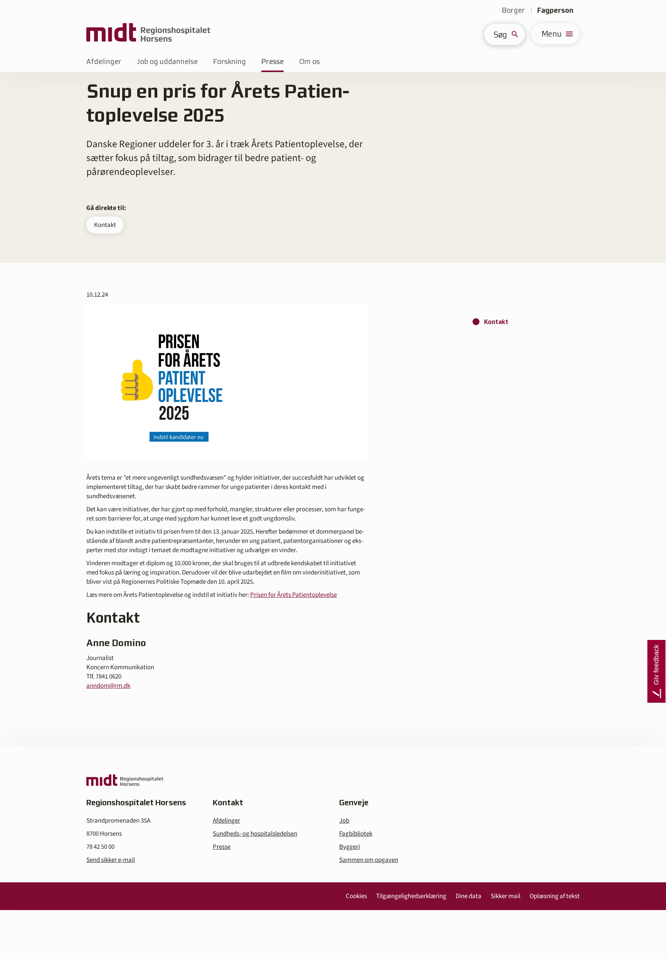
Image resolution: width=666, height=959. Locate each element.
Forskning (229, 61)
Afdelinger (103, 61)
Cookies (356, 896)
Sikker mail (505, 896)
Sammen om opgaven (368, 860)
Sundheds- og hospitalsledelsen (255, 833)
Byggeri (349, 847)
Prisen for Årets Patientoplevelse (293, 595)
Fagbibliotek (355, 833)
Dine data (468, 896)
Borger (513, 10)
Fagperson (555, 10)
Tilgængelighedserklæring (411, 896)
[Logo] (148, 33)
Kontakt (105, 225)
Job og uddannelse (167, 61)
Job (344, 820)
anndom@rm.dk (108, 685)
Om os (309, 61)
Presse (272, 61)
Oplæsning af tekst (555, 896)
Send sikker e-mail (110, 860)
